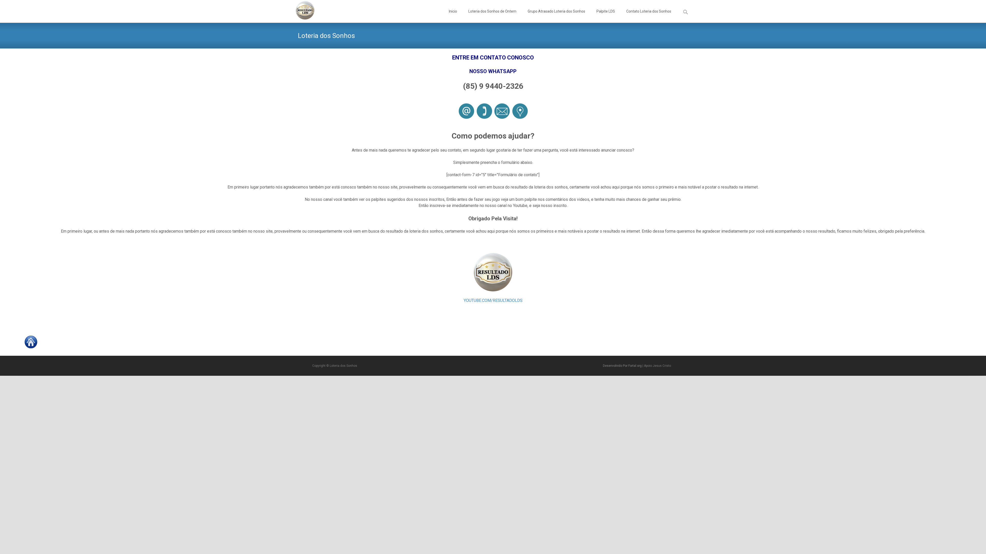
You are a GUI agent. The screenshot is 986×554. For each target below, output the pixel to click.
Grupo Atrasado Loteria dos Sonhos (556, 11)
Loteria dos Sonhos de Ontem (492, 11)
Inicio (453, 11)
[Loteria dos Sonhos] (301, 10)
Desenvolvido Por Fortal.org (622, 366)
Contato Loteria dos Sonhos (648, 11)
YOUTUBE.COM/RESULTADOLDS (493, 300)
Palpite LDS (605, 11)
